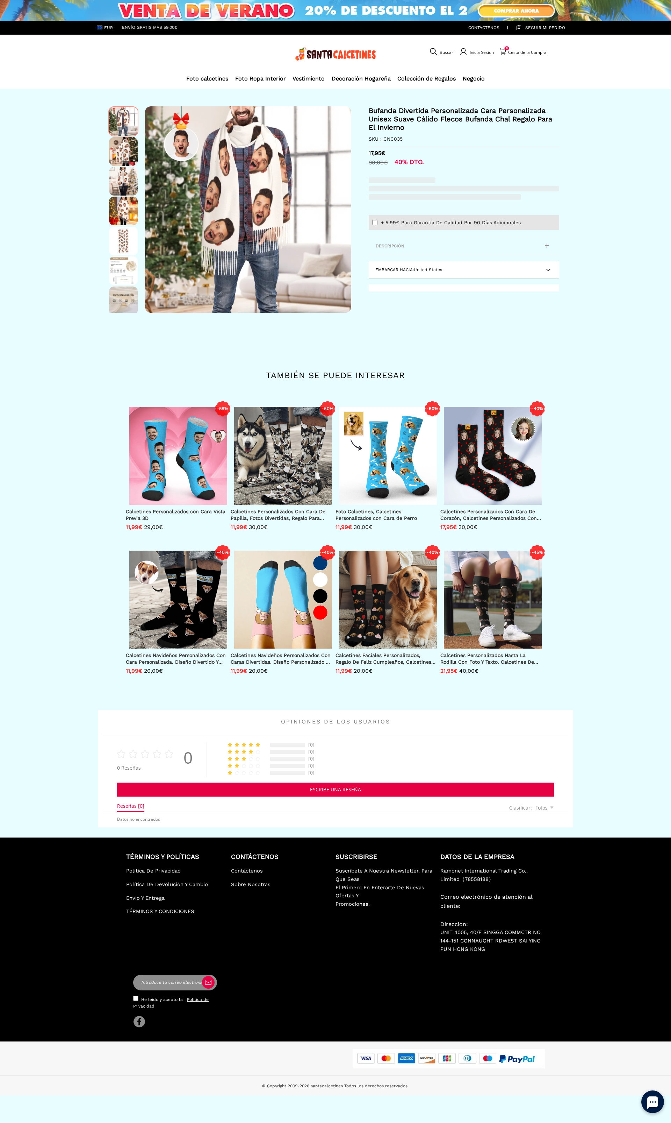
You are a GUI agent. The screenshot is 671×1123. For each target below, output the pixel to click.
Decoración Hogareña (361, 78)
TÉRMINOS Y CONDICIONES (160, 911)
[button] (155, 210)
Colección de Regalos (426, 78)
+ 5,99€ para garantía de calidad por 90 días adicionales (451, 222)
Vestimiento (309, 78)
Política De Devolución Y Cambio (167, 884)
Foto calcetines (207, 78)
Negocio (474, 78)
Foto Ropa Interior (260, 78)
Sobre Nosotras (250, 884)
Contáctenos (483, 27)
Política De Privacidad (153, 871)
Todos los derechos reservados (375, 1085)
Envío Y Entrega (145, 898)
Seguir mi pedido (545, 27)
